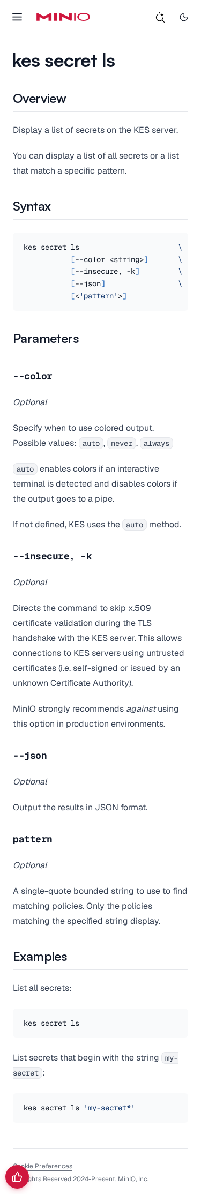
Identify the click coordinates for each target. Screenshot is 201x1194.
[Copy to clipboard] (178, 1018)
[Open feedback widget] (17, 1177)
